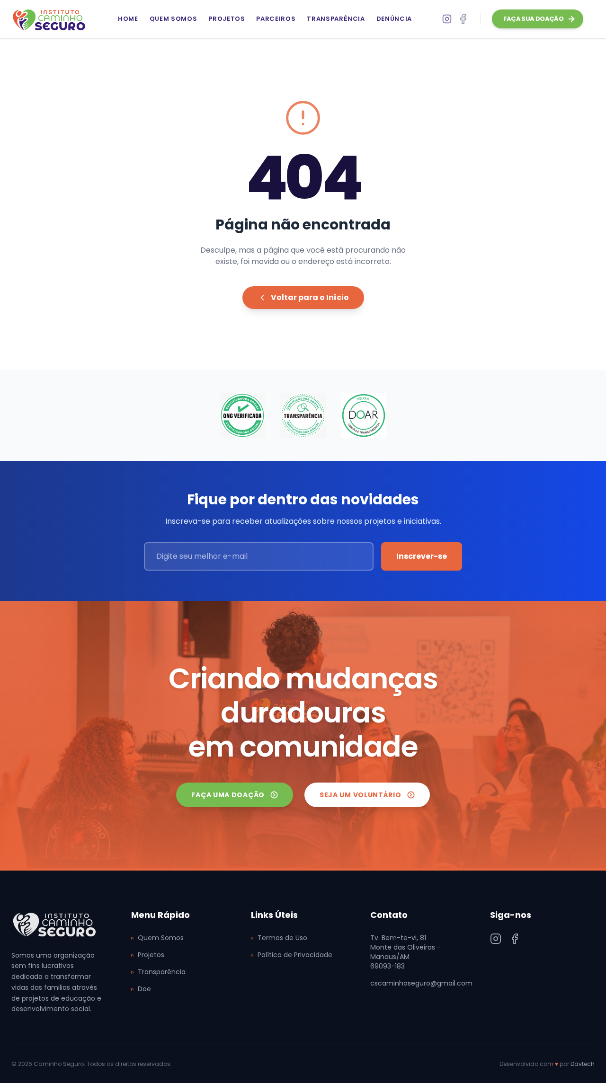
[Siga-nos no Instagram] (495, 938)
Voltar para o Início (310, 297)
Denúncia (394, 18)
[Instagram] (447, 19)
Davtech (582, 1064)
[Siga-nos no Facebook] (463, 19)
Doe (141, 989)
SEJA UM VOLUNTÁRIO (360, 795)
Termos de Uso (279, 937)
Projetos (226, 18)
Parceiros (275, 18)
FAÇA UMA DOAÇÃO (228, 795)
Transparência (336, 18)
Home (128, 18)
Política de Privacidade (291, 955)
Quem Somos (173, 18)
